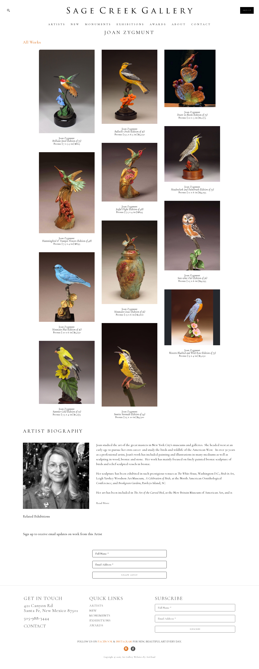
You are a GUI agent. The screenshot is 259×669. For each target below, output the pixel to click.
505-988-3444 (36, 618)
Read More (102, 503)
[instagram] (126, 648)
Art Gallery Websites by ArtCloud (138, 657)
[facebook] (133, 648)
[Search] (8, 10)
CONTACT (35, 626)
